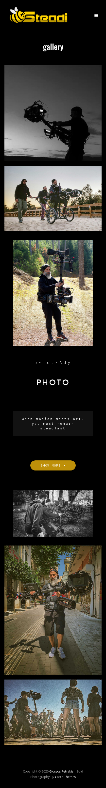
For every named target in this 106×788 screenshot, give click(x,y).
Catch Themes (65, 776)
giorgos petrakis (61, 771)
